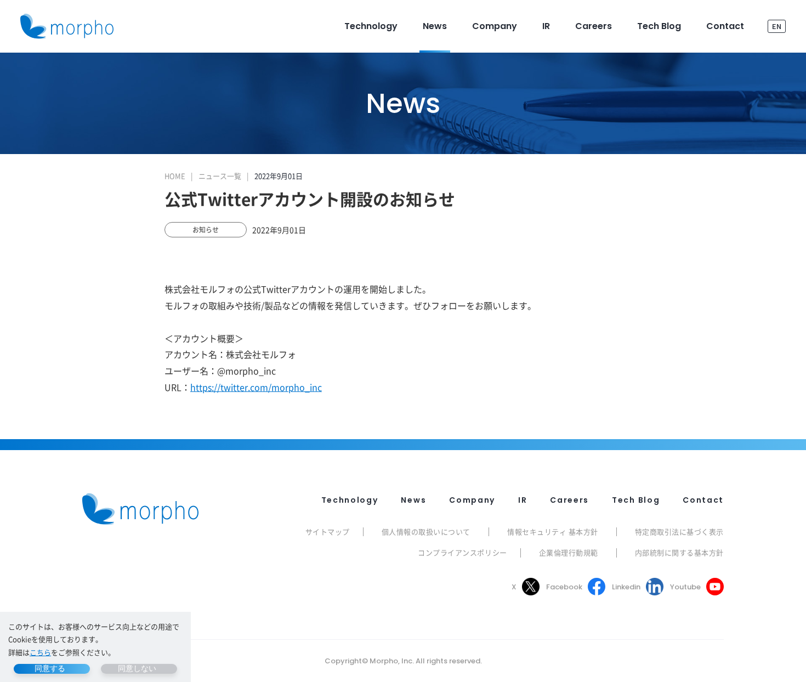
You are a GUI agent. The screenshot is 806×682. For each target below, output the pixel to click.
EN (776, 26)
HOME (174, 175)
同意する (50, 668)
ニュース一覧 (219, 175)
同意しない (137, 668)
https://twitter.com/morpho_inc (256, 387)
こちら (40, 652)
